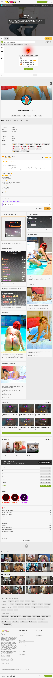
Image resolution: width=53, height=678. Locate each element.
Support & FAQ (22, 651)
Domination (16, 146)
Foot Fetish (32, 146)
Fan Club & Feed (24, 120)
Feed (28, 5)
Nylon (39, 146)
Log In (49, 1)
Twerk (40, 148)
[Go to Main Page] (11, 2)
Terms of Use (21, 635)
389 (17, 455)
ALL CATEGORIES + (7, 624)
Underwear (16, 151)
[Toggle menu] (2, 2)
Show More (26, 540)
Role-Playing (17, 148)
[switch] (48, 462)
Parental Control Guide (23, 642)
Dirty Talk (38, 144)
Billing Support (22, 654)
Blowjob (21, 144)
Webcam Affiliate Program (41, 637)
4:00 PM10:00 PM (44, 474)
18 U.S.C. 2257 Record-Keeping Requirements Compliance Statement (15, 669)
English (4, 634)
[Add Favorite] (2, 38)
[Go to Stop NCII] (5, 663)
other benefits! (30, 66)
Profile (2, 120)
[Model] (51, 83)
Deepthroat (29, 144)
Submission (32, 148)
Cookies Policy (22, 640)
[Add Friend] (35, 116)
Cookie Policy (13, 676)
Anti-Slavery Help (22, 645)
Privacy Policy (22, 633)
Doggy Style (46, 144)
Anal (15, 144)
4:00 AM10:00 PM (44, 468)
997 (5, 455)
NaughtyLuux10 (5, 598)
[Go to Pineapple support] (11, 659)
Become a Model (39, 633)
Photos (23, 5)
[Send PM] (40, 116)
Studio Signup (39, 635)
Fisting (24, 146)
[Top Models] (19, 2)
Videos (16, 5)
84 (29, 455)
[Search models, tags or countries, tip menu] (51, 5)
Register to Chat (28, 69)
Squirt (24, 148)
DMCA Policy (21, 637)
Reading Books (26, 151)
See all (47, 402)
